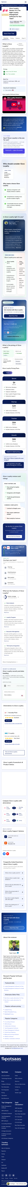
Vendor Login (18, 1092)
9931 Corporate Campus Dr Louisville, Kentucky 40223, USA (8, 1181)
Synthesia (3, 1165)
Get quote (8, 720)
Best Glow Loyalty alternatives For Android (13, 1001)
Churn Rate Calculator (20, 1114)
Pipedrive (3, 1151)
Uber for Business (5, 1148)
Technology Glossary (6, 1078)
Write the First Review (14, 536)
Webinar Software (9, 1036)
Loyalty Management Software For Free (14, 986)
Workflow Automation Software (12, 1038)
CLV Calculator (18, 1116)
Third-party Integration (12, 646)
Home (16, 1075)
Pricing (8, 1010)
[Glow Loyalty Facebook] (4, 853)
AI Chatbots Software (6, 1113)
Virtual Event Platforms (10, 1032)
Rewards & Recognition (12, 631)
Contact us (17, 1087)
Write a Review (18, 1078)
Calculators (4, 1095)
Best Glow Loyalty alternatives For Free (14, 998)
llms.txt (15, 1178)
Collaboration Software (10, 1026)
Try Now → (5, 355)
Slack (2, 1156)
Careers (17, 1090)
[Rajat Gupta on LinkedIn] (18, 953)
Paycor (3, 1171)
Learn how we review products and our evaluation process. (13, 124)
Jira (2, 1162)
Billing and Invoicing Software (12, 1034)
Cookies (11, 1178)
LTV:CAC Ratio (18, 1122)
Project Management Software (12, 1030)
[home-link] (2, 5)
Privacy (6, 1178)
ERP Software (4, 1121)
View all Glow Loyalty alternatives (11, 752)
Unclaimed (6, 14)
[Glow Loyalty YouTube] (7, 853)
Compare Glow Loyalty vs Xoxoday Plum (13, 723)
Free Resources (5, 1098)
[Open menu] (26, 2)
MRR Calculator (18, 1111)
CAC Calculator (18, 1119)
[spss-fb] (13, 1175)
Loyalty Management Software (10, 5)
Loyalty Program (11, 617)
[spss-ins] (10, 1175)
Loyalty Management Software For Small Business (14, 989)
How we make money (20, 1084)
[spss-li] (6, 1175)
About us (17, 1081)
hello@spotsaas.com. (17, 1048)
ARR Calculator (18, 1108)
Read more (6, 612)
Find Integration (5, 1090)
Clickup (3, 1154)
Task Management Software (11, 1028)
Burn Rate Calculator (20, 1125)
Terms (2, 1178)
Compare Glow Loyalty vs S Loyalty (12, 744)
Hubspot (3, 1159)
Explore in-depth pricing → (14, 452)
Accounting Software (10, 1022)
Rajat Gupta (19, 127)
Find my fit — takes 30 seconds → (14, 151)
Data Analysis (10, 603)
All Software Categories (7, 1138)
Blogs (2, 1081)
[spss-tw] (2, 1175)
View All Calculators (20, 1128)
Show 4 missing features (9, 662)
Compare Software (6, 1084)
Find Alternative (5, 1087)
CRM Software (8, 1024)
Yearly (7, 373)
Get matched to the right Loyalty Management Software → (14, 465)
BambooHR (4, 1168)
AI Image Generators (6, 1131)
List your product (5, 1075)
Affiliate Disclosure (20, 44)
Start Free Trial (14, 928)
